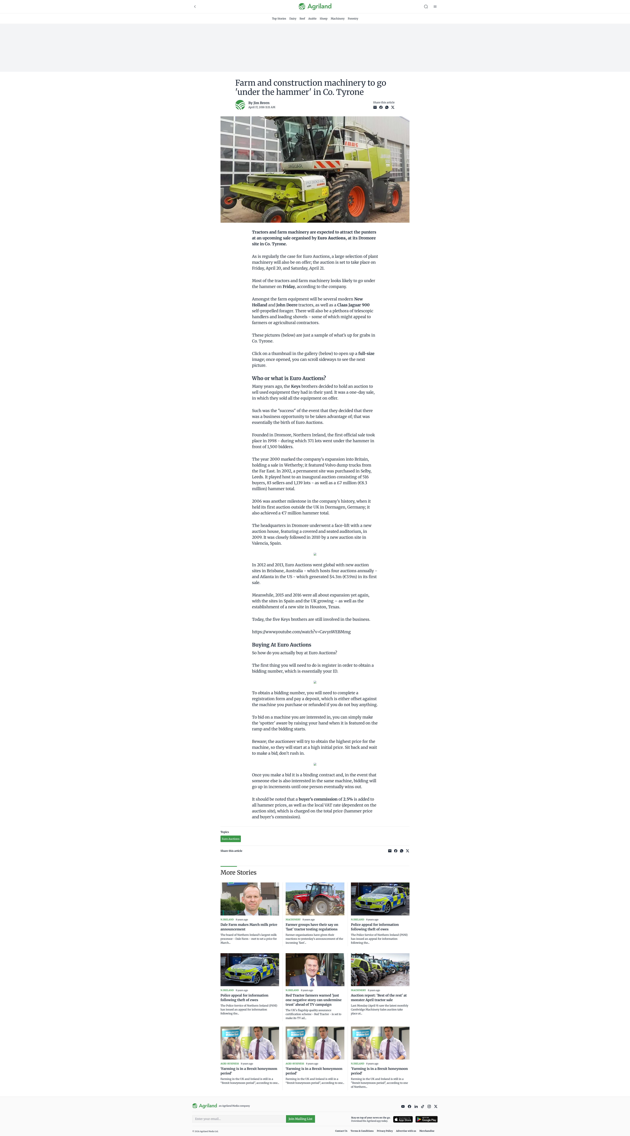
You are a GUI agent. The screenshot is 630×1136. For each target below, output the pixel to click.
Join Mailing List (300, 1119)
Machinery (338, 18)
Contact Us (341, 1130)
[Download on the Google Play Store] (426, 1119)
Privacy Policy (385, 1130)
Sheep (323, 18)
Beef (302, 18)
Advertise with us (406, 1130)
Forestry (353, 18)
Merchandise (426, 1130)
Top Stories (279, 18)
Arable (312, 18)
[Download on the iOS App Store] (403, 1119)
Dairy (292, 18)
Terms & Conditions (362, 1130)
